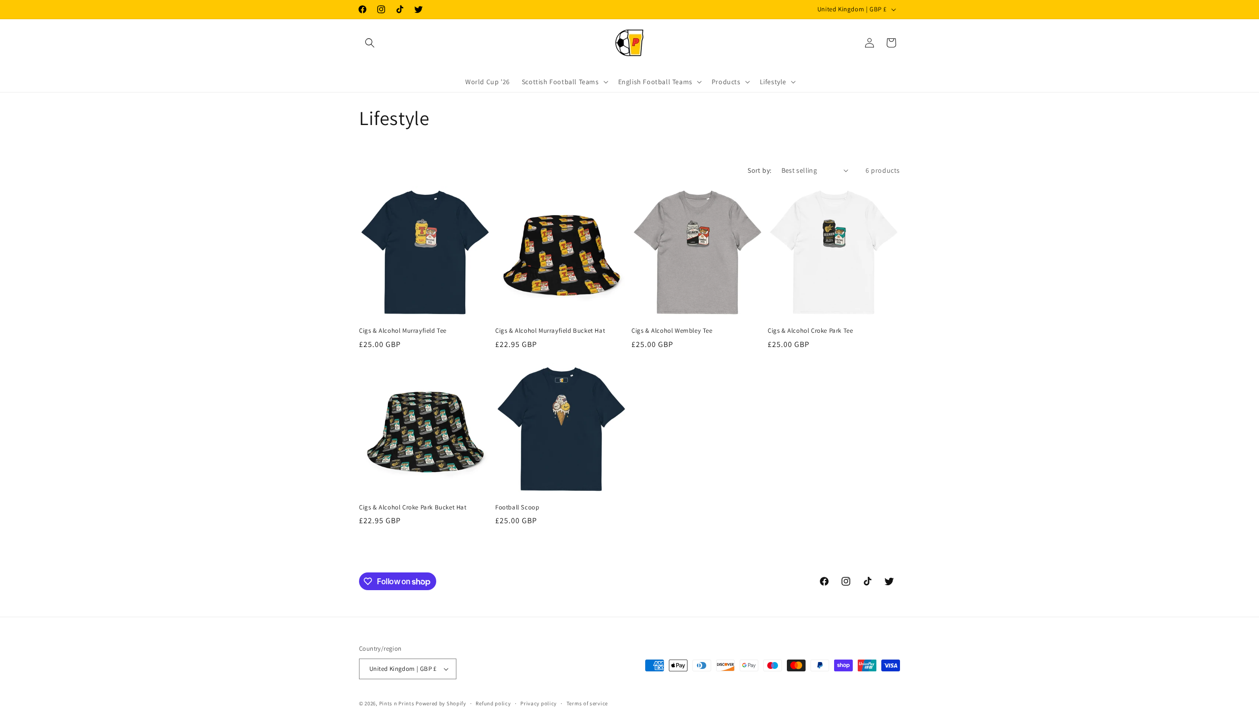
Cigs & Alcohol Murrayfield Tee (403, 331)
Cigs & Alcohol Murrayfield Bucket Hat (550, 331)
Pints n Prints (397, 703)
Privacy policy (538, 703)
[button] (370, 43)
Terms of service (587, 703)
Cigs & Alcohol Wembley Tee (672, 331)
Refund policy (493, 703)
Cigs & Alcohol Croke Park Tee (810, 331)
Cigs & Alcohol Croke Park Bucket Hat (413, 507)
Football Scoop (517, 507)
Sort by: (759, 170)
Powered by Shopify (441, 703)
